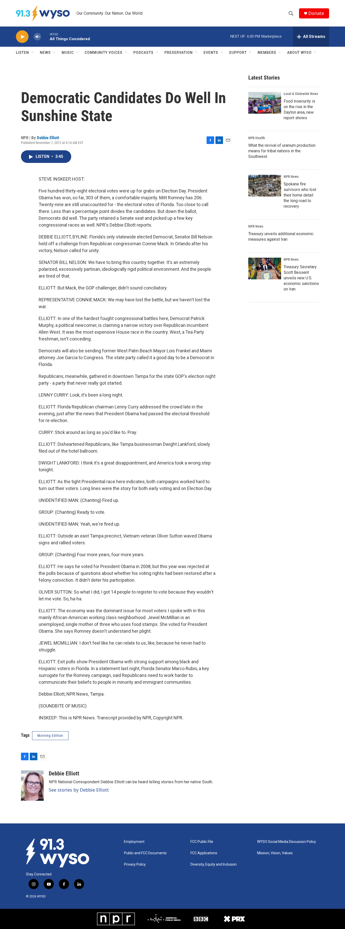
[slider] (45, 36)
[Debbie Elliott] (32, 785)
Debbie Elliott (48, 137)
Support (238, 53)
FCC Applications (203, 853)
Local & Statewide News (301, 94)
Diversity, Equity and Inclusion (213, 864)
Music (68, 53)
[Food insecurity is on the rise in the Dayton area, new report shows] (264, 103)
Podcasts (143, 53)
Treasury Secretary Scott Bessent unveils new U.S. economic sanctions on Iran (301, 277)
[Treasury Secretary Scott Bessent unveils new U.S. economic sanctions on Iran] (264, 268)
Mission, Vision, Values (275, 853)
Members (267, 53)
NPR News (291, 177)
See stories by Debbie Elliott (79, 790)
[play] (22, 37)
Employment (134, 842)
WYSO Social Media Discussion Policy (286, 842)
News (45, 53)
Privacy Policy (135, 864)
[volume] (37, 36)
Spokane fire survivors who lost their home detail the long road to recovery (300, 195)
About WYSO (299, 53)
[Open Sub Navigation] (33, 53)
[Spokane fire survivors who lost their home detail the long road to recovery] (264, 186)
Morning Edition (50, 736)
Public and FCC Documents (145, 853)
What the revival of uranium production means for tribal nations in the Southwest (281, 151)
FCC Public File (201, 842)
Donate (316, 13)
